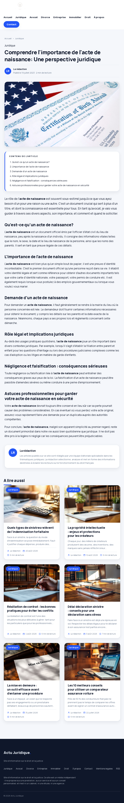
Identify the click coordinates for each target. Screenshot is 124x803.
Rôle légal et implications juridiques (30, 176)
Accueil (8, 17)
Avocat (34, 17)
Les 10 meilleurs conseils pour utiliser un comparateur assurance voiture (88, 689)
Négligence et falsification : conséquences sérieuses (39, 180)
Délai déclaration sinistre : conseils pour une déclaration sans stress (86, 611)
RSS (118, 768)
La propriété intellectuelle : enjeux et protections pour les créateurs (86, 532)
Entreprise (59, 17)
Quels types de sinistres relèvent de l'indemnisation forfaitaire (30, 530)
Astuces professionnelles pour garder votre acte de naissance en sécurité (50, 185)
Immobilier (75, 17)
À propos (99, 17)
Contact (11, 24)
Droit (88, 17)
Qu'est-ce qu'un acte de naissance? (31, 162)
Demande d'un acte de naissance (29, 171)
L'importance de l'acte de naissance (30, 166)
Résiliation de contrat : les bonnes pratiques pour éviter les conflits (31, 609)
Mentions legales (104, 768)
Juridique (20, 17)
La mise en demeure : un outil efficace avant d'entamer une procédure (25, 689)
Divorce (45, 17)
